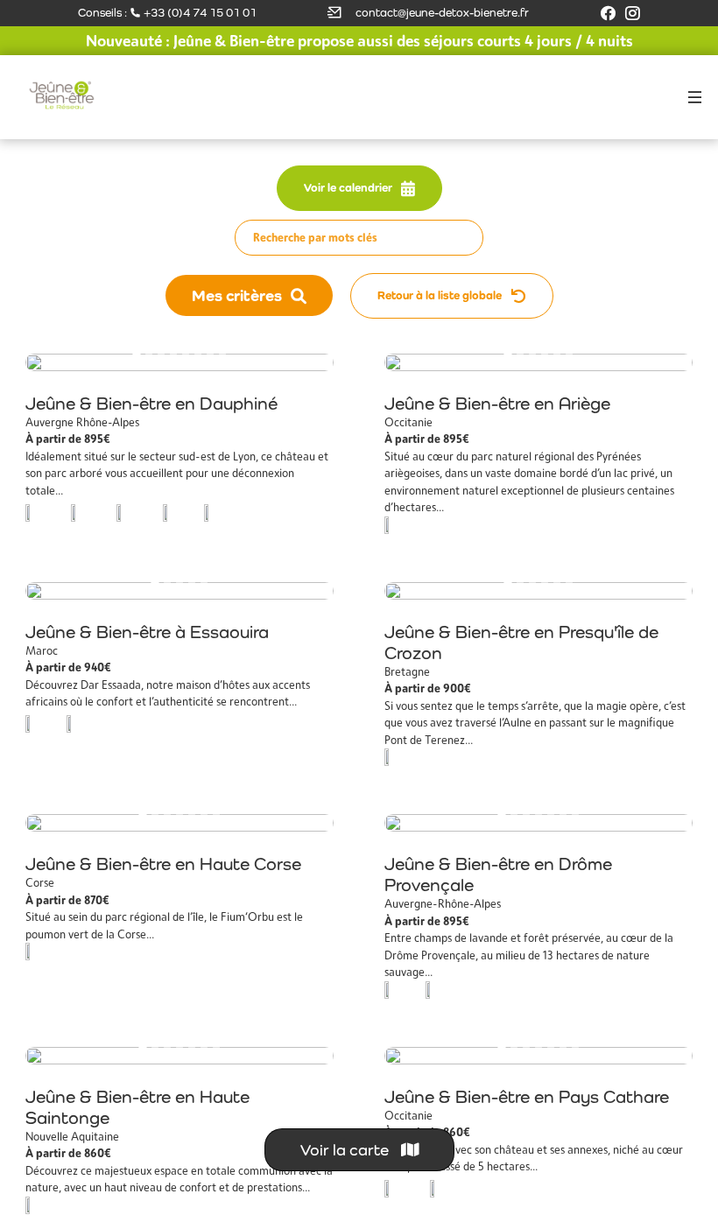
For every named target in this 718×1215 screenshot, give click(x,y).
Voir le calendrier (348, 187)
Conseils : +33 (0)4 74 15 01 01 (167, 12)
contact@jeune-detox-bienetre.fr (442, 12)
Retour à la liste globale (439, 295)
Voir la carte (346, 1150)
